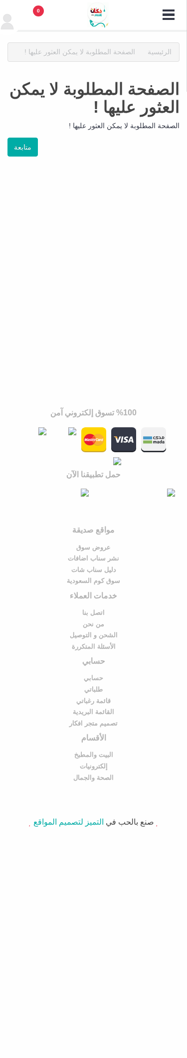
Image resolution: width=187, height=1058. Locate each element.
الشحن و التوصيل (94, 635)
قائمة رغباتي (93, 701)
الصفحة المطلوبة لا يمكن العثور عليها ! (79, 52)
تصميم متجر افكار (93, 723)
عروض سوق (93, 547)
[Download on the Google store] (50, 493)
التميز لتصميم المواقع (68, 822)
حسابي (93, 678)
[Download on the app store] (137, 493)
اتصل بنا (93, 612)
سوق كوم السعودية (93, 580)
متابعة (22, 147)
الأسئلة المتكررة (94, 646)
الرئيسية (160, 52)
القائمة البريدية (93, 711)
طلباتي (93, 689)
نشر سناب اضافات (93, 558)
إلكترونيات (94, 766)
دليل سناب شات (93, 569)
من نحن (93, 624)
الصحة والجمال (93, 777)
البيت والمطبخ (93, 754)
